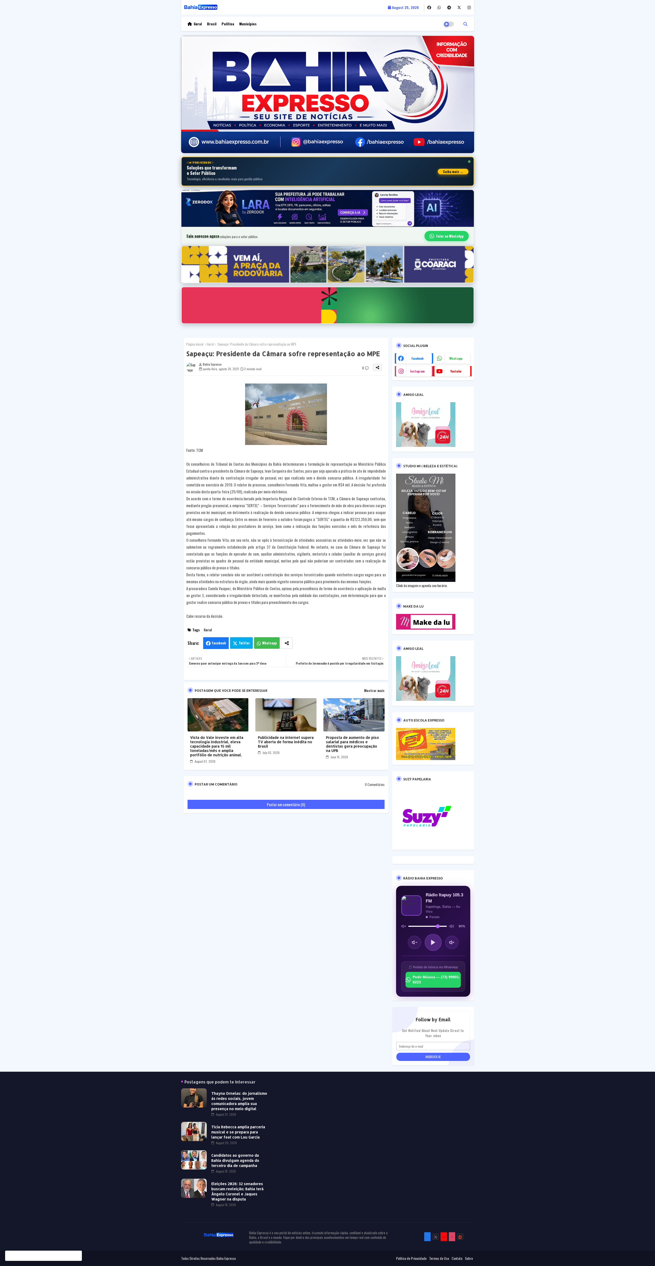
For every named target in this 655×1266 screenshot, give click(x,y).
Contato (457, 1258)
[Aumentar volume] (451, 942)
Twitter (244, 642)
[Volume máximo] (451, 926)
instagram (417, 371)
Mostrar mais (374, 690)
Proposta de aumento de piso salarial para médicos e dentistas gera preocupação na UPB (352, 744)
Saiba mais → (453, 171)
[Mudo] (403, 926)
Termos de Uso (439, 1258)
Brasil (211, 23)
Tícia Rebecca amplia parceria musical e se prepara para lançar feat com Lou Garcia (238, 1132)
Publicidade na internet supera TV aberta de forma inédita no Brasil (286, 741)
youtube (455, 371)
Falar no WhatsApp (450, 236)
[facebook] (429, 7)
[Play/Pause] (433, 942)
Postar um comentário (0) (286, 804)
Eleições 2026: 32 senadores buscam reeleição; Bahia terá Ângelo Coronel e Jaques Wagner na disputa (237, 1191)
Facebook (219, 642)
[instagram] (469, 7)
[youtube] (444, 1236)
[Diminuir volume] (414, 942)
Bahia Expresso (226, 1258)
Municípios (248, 23)
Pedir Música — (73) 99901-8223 (436, 979)
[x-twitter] (459, 7)
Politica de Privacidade (411, 1258)
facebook (417, 358)
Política (228, 23)
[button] (465, 24)
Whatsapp (269, 642)
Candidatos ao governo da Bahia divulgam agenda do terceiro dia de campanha (235, 1160)
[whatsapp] (439, 7)
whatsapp (455, 358)
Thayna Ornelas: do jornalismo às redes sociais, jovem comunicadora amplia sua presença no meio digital (239, 1101)
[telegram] (449, 7)
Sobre (469, 1258)
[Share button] (287, 643)
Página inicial (194, 344)
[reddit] (460, 1236)
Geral (198, 23)
